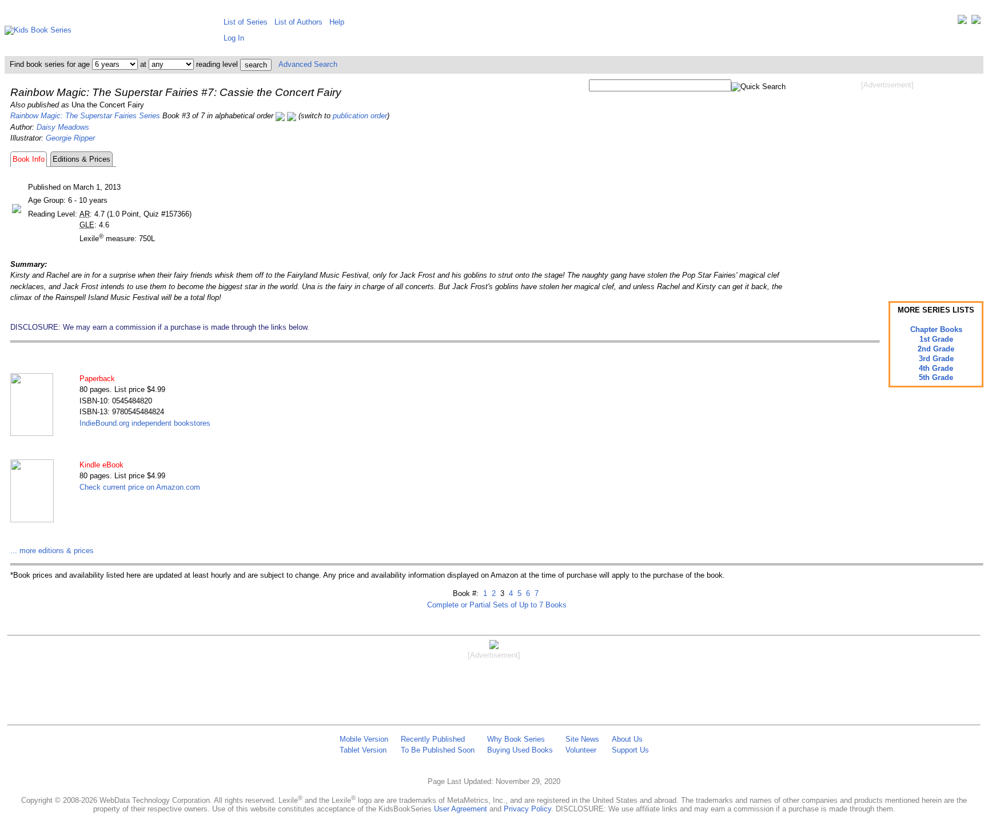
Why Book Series (516, 739)
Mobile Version (364, 739)
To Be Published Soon (438, 750)
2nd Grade (936, 349)
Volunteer (580, 750)
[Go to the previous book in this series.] (280, 115)
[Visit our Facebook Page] (976, 22)
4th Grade (936, 368)
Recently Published (433, 739)
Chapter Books (936, 329)
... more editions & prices (52, 550)
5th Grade (936, 377)
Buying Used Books (520, 750)
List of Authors (298, 22)
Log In (234, 38)
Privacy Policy (527, 809)
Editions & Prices (81, 159)
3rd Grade (936, 358)
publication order (360, 115)
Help (336, 22)
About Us (627, 739)
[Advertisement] (887, 182)
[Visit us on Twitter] (962, 22)
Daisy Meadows (63, 127)
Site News (582, 739)
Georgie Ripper (70, 138)
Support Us (630, 750)
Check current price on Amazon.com (139, 487)
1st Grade (936, 339)
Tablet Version (363, 750)
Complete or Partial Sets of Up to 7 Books (497, 605)
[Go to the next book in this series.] (291, 115)
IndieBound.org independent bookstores (144, 423)
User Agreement (460, 809)
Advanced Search (307, 64)
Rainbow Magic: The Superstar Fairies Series (85, 115)
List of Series (246, 22)
